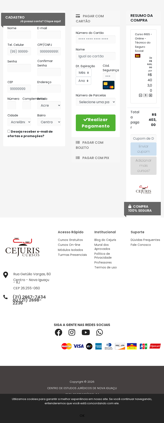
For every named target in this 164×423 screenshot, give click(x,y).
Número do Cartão (90, 33)
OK (82, 415)
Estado (42, 99)
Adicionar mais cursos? (143, 165)
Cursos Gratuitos (70, 240)
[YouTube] (89, 334)
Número (13, 99)
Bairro (41, 115)
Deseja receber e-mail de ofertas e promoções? (30, 133)
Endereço (44, 82)
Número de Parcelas (91, 95)
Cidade (12, 115)
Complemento (33, 99)
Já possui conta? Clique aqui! (40, 21)
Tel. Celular (15, 45)
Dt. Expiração (85, 66)
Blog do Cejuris (105, 240)
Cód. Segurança (111, 68)
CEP (10, 82)
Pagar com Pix (95, 157)
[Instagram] (75, 334)
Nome (11, 28)
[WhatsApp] (102, 334)
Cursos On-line (69, 245)
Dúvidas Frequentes (145, 240)
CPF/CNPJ (44, 45)
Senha (12, 61)
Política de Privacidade (103, 256)
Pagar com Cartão (90, 19)
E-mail (42, 28)
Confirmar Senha (45, 63)
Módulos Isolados (70, 250)
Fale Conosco (141, 245)
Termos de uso (105, 267)
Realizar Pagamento (96, 123)
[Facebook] (62, 334)
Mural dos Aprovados (102, 247)
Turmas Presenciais (72, 255)
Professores (103, 262)
